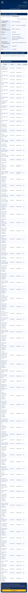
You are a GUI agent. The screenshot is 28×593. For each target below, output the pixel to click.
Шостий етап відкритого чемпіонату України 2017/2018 (4, 325)
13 (23, 313)
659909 (23, 25)
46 (23, 434)
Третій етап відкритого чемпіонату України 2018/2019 (4, 306)
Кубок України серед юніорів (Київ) (4, 371)
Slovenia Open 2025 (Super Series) (4, 102)
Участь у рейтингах (22, 19)
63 (23, 561)
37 (23, 468)
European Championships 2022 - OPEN (4, 150)
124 (23, 125)
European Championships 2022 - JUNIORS (4, 155)
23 (23, 214)
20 (23, 439)
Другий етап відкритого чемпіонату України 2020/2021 (4, 231)
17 (23, 427)
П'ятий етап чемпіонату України (4, 381)
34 (23, 179)
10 (23, 474)
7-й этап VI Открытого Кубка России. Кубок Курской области (4, 434)
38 (23, 185)
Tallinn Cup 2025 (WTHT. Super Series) (4, 125)
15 (23, 172)
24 (23, 337)
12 (23, 443)
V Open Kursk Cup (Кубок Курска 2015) (4, 524)
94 (23, 524)
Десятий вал (15, 39)
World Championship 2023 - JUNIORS (4, 140)
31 (23, 306)
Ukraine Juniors (15, 42)
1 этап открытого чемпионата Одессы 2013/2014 (4, 578)
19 (23, 106)
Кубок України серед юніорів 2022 (4, 173)
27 (23, 289)
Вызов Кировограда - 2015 (4, 474)
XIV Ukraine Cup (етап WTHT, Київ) (4, 185)
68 (23, 102)
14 (23, 282)
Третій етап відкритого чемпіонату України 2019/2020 (4, 247)
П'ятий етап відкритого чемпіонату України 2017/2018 (4, 338)
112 (23, 135)
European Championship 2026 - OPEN (4, 68)
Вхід (18, 6)
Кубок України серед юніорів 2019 (4, 282)
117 (23, 68)
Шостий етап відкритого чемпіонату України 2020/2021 (4, 206)
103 (23, 355)
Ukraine (14, 36)
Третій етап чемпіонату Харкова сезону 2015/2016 (4, 462)
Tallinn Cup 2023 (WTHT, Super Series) (4, 145)
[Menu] (2, 2)
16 (23, 195)
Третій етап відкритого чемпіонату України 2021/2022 (4, 179)
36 (23, 83)
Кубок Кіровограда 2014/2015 (4, 520)
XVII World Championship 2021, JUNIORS (4, 200)
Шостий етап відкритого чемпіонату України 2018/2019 (4, 268)
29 (23, 537)
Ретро (26, 6)
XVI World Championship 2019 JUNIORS (4, 262)
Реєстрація (21, 6)
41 (23, 165)
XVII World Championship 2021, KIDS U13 (4, 195)
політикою (8, 588)
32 (23, 454)
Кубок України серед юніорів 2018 (4, 331)
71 (23, 298)
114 (23, 190)
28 (23, 155)
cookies (16, 584)
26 (23, 247)
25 (23, 200)
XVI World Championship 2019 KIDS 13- (4, 253)
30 (23, 140)
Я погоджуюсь (14, 590)
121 (23, 150)
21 (23, 97)
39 (23, 159)
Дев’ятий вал (20, 38)
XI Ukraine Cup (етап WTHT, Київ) (4, 319)
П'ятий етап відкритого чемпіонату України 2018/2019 (4, 276)
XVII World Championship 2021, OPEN (4, 190)
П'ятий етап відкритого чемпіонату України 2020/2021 (4, 214)
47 (23, 569)
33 (23, 262)
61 (23, 257)
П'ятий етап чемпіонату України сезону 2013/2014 (4, 543)
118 (23, 130)
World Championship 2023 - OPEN (4, 135)
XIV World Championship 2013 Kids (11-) (4, 480)
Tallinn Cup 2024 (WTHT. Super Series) (4, 130)
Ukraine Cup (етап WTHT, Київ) (4, 376)
